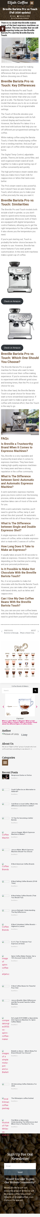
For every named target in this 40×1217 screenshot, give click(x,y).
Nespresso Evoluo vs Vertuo (21, 775)
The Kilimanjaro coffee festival (22, 1098)
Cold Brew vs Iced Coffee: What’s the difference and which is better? (24, 805)
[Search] (35, 690)
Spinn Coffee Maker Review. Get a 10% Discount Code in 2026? (23, 957)
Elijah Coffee (17, 2)
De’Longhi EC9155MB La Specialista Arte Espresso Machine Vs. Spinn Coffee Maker (24, 1020)
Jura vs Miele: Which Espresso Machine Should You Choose (22, 851)
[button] (2, 29)
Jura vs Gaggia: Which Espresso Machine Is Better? (23, 833)
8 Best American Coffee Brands (22, 864)
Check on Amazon (12, 301)
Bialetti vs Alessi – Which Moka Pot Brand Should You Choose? (24, 1052)
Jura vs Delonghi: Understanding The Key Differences (23, 911)
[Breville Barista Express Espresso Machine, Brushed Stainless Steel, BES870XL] (20, 323)
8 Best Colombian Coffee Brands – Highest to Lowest (23, 925)
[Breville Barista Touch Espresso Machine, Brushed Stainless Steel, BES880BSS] (20, 277)
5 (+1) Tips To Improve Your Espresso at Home (21, 943)
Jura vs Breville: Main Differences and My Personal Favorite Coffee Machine (23, 1002)
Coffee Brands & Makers (21, 18)
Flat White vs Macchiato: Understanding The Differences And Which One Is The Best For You (24, 1122)
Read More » (14, 778)
